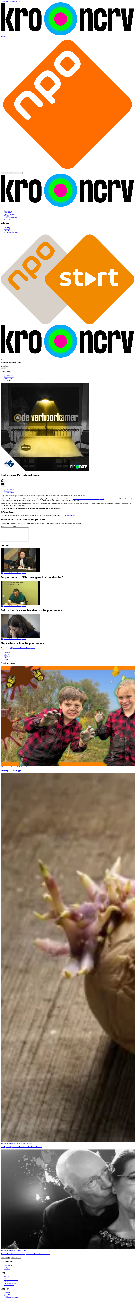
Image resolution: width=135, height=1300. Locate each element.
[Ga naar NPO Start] (67, 324)
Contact (6, 1276)
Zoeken (3, 366)
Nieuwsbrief (8, 380)
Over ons (7, 1267)
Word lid (3, 36)
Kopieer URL (8, 659)
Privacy (6, 1281)
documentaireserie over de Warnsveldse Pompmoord (88, 499)
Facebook (7, 652)
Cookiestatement (9, 1285)
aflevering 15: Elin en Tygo (11, 771)
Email (6, 657)
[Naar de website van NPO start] (67, 171)
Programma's (8, 491)
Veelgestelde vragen (10, 1283)
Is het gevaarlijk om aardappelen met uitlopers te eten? (21, 1147)
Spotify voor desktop (69, 515)
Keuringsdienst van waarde (17, 1143)
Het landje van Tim (14, 767)
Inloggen (15, 172)
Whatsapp (7, 654)
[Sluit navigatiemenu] (1, 208)
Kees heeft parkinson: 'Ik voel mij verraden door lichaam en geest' (25, 1254)
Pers (5, 1278)
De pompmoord (9, 492)
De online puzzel (9, 375)
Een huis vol (8, 378)
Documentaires (13, 1250)
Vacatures (7, 1269)
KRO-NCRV (8, 489)
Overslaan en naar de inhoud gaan (10, 1)
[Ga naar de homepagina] (67, 35)
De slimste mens (9, 377)
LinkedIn (7, 656)
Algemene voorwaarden (11, 1280)
